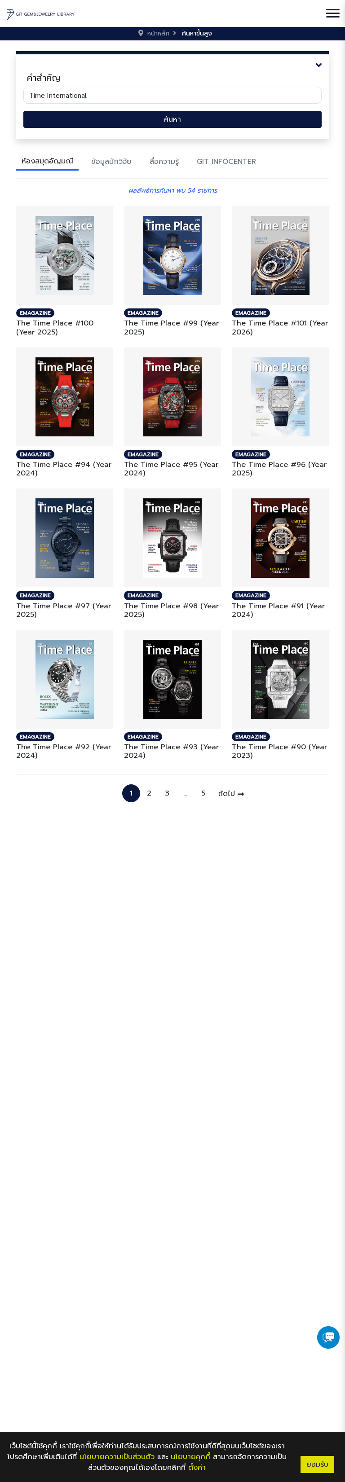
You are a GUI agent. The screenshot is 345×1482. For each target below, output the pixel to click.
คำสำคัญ (44, 77)
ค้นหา (172, 119)
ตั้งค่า (197, 1467)
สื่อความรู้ (164, 161)
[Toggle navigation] (333, 13)
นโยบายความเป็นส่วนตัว (117, 1456)
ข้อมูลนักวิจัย (111, 161)
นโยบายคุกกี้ (190, 1456)
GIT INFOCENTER (226, 161)
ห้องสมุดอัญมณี (47, 161)
